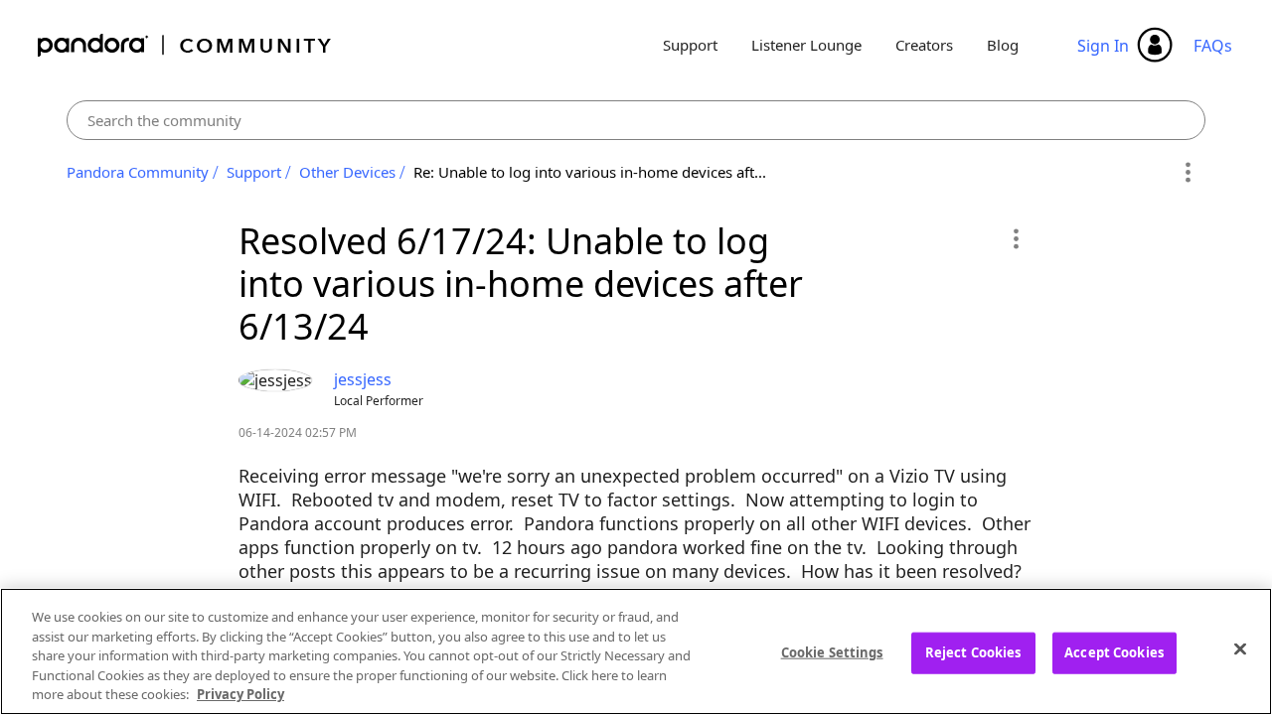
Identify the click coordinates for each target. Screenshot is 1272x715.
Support (690, 45)
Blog (1003, 45)
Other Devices (347, 172)
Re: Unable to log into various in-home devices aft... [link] (589, 172)
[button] (1015, 238)
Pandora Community (185, 45)
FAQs (1212, 46)
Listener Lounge (806, 45)
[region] (636, 651)
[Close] (1240, 649)
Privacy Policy (240, 694)
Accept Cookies (1114, 652)
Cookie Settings (832, 652)
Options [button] (1187, 173)
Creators (924, 45)
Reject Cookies (973, 652)
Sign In (1103, 46)
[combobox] (636, 120)
